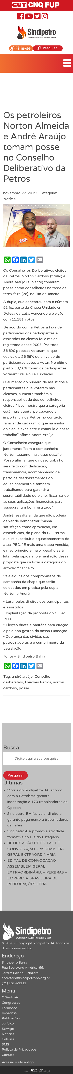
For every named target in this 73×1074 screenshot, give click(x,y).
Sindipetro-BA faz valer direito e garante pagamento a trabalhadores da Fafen (37, 819)
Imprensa (9, 1013)
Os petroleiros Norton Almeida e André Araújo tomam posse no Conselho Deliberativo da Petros (36, 147)
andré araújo (22, 676)
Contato (8, 1055)
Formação (9, 1008)
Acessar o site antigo (18, 1062)
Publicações (11, 1018)
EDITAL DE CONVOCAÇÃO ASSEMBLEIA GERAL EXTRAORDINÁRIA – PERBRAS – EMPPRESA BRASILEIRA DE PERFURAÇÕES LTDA (37, 872)
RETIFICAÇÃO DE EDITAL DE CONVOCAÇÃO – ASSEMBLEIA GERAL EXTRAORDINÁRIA (35, 849)
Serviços (8, 1029)
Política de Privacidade (19, 1050)
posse (24, 688)
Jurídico (8, 1023)
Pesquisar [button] (15, 775)
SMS (5, 1044)
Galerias (8, 1039)
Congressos (11, 1003)
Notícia (9, 199)
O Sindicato (10, 997)
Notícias (8, 1034)
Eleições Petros (38, 682)
